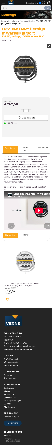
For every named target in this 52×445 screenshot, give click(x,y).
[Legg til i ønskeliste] (7, 299)
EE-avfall (7, 404)
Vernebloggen (9, 394)
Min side (7, 391)
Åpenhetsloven (10, 378)
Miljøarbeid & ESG (11, 365)
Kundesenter (9, 388)
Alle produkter (12, 21)
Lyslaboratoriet (10, 398)
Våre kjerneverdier (11, 362)
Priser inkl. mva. (32, 3)
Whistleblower (9, 407)
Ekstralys (23, 21)
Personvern (8, 375)
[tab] (10, 148)
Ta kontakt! (13, 423)
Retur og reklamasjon (12, 401)
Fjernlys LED (33, 21)
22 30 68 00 (8, 436)
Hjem (3, 21)
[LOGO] (13, 320)
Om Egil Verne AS (11, 359)
